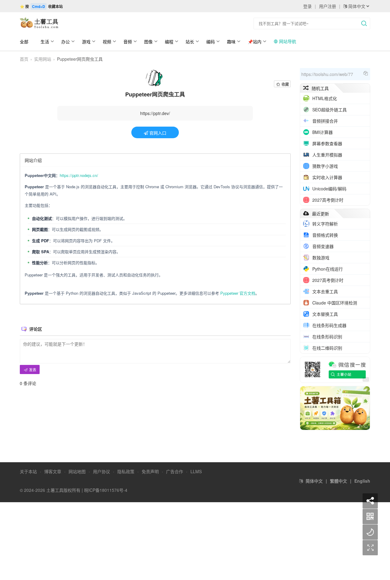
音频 (127, 41)
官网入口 (157, 133)
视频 (107, 41)
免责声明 (150, 471)
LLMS (196, 471)
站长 (190, 41)
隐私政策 (125, 471)
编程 (169, 41)
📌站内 (254, 41)
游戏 (86, 41)
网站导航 (287, 41)
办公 (65, 41)
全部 (24, 41)
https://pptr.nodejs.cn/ (79, 175)
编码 (210, 41)
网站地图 (77, 471)
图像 (148, 41)
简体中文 (314, 481)
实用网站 (42, 59)
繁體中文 (338, 481)
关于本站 (28, 471)
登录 (307, 6)
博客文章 (52, 471)
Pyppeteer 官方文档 (237, 293)
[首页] (41, 23)
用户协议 (101, 471)
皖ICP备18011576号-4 (105, 490)
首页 (24, 59)
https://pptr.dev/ (155, 113)
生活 (45, 41)
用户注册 (327, 6)
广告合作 (174, 471)
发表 (32, 369)
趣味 (231, 41)
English (362, 481)
